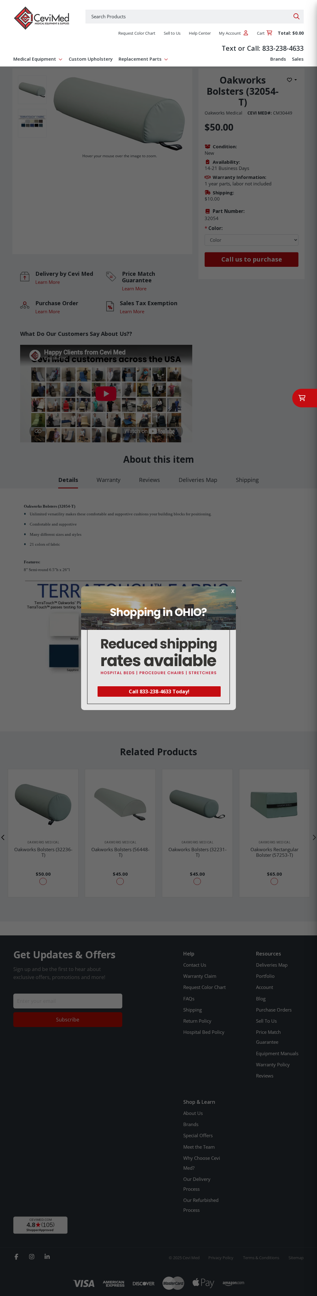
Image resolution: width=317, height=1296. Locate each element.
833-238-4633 (283, 48)
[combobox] (194, 17)
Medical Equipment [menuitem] (34, 59)
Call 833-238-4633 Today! (159, 691)
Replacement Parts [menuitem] (140, 59)
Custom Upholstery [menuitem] (91, 59)
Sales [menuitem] (298, 59)
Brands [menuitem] (278, 59)
